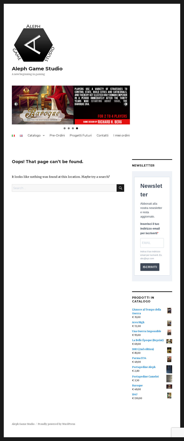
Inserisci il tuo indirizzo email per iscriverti (150, 228)
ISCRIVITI (150, 267)
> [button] (125, 104)
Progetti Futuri (81, 135)
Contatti (102, 135)
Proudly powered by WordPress (56, 424)
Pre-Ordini (57, 135)
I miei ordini (121, 135)
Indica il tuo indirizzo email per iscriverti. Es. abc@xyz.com (151, 255)
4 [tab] (77, 128)
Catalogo (34, 135)
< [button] (16, 104)
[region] (71, 105)
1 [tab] (65, 128)
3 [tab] (73, 128)
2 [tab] (69, 128)
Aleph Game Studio (37, 69)
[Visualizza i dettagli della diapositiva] (71, 105)
